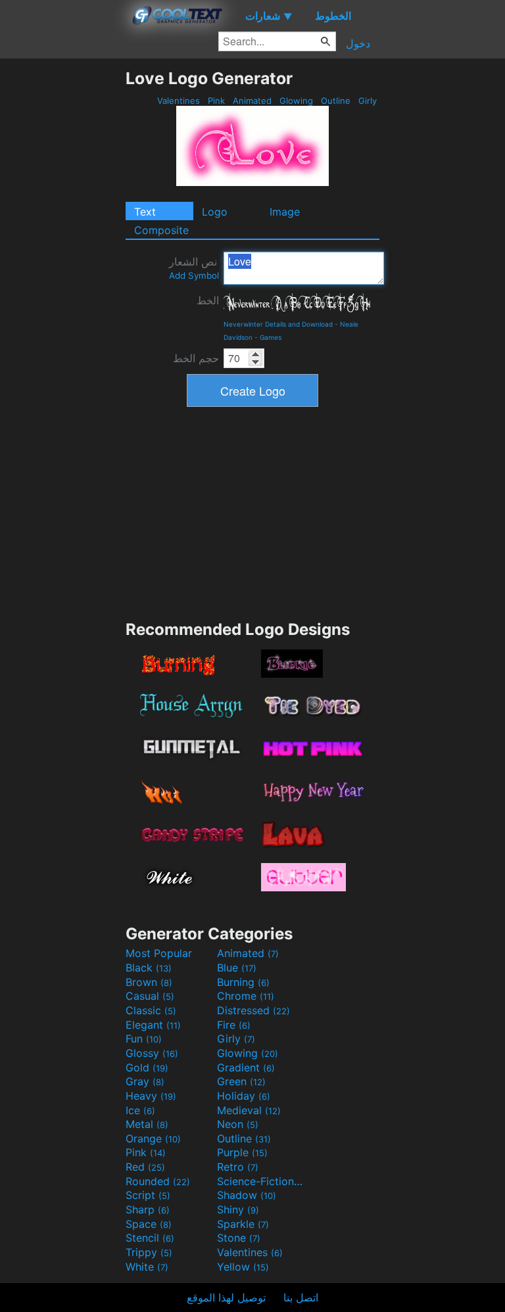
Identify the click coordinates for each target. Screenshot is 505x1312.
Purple (242, 1152)
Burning (243, 982)
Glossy (152, 1053)
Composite (161, 230)
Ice (140, 1110)
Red (145, 1166)
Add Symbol (194, 275)
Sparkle (243, 1223)
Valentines (179, 100)
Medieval (249, 1110)
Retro (237, 1166)
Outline (335, 100)
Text (145, 211)
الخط (208, 300)
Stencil (150, 1237)
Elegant (153, 1024)
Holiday (243, 1095)
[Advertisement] (62, 265)
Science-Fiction (261, 1181)
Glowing (296, 100)
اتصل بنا (300, 1297)
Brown (149, 982)
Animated (252, 100)
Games (270, 337)
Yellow (243, 1266)
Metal (147, 1124)
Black (149, 967)
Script (148, 1195)
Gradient (246, 1067)
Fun (144, 1038)
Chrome (245, 995)
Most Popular (159, 953)
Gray (145, 1081)
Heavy (151, 1095)
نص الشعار (194, 268)
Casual (150, 995)
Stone (238, 1237)
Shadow (246, 1195)
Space (149, 1223)
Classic (151, 1010)
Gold (147, 1067)
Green (241, 1081)
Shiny (238, 1209)
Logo (215, 211)
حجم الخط (196, 358)
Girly (367, 100)
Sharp (148, 1209)
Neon (237, 1124)
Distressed (253, 1010)
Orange (153, 1138)
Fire (234, 1024)
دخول (358, 43)
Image (285, 211)
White (147, 1266)
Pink (216, 100)
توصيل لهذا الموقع (226, 1297)
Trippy (149, 1252)
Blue (236, 967)
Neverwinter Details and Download (278, 324)
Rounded (158, 1181)
